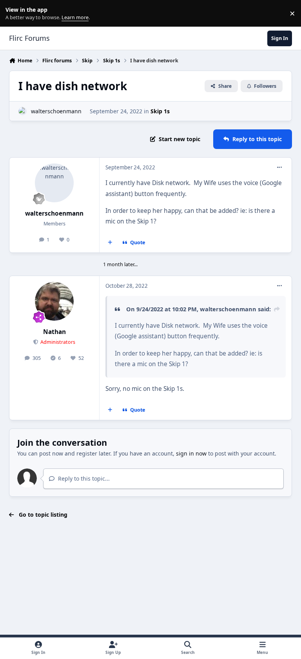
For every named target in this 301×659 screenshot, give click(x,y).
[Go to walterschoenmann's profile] (22, 111)
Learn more (15, 13)
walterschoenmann (56, 111)
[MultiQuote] (110, 242)
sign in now (191, 453)
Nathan (54, 332)
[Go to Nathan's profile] (54, 301)
